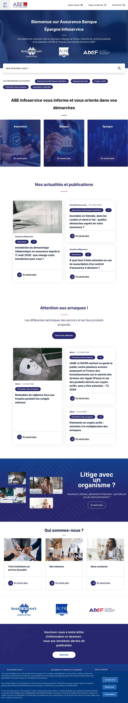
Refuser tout (109, 687)
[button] (118, 5)
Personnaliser (110, 694)
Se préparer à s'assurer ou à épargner (66, 670)
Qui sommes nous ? (15, 670)
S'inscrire (64, 654)
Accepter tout (110, 680)
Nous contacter (101, 669)
